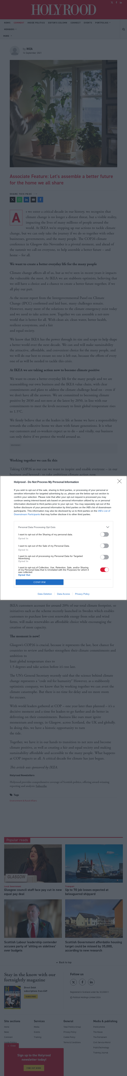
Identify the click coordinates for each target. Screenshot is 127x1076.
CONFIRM (40, 582)
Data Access (63, 594)
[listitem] (63, 527)
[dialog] (63, 538)
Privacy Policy (82, 594)
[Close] (120, 482)
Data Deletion (45, 594)
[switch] (104, 534)
